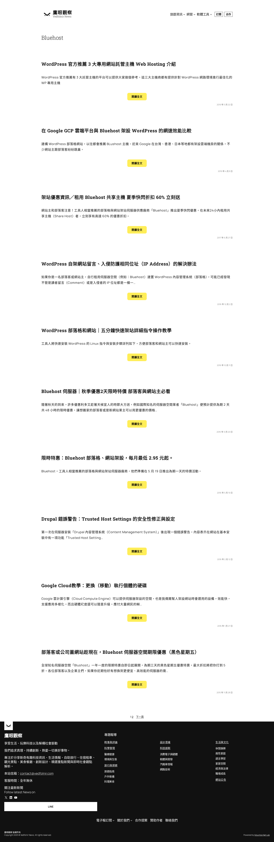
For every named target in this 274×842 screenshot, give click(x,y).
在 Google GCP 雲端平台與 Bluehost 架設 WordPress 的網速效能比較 (116, 130)
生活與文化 (222, 742)
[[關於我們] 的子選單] (131, 820)
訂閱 (218, 14)
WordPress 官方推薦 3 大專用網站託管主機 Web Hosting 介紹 (108, 64)
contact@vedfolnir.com (37, 773)
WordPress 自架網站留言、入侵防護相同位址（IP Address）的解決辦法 (119, 264)
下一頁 (140, 717)
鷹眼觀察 (62, 12)
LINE (51, 806)
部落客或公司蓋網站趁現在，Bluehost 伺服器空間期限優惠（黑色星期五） (120, 652)
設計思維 (165, 742)
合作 (228, 14)
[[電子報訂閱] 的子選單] (113, 820)
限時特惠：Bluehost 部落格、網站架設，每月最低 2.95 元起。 (107, 458)
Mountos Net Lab (262, 835)
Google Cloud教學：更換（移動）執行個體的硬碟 (94, 585)
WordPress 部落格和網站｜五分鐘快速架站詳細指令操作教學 (106, 330)
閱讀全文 (139, 97)
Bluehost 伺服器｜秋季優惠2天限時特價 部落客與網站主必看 (105, 391)
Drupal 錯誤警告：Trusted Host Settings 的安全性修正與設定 (108, 519)
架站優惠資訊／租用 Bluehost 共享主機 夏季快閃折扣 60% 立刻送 (110, 197)
